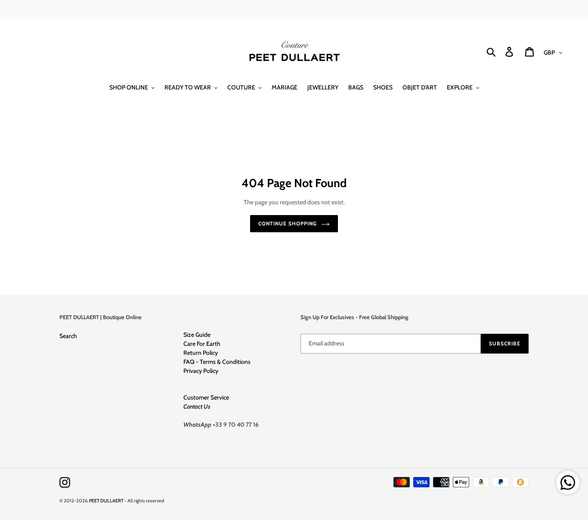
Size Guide (196, 334)
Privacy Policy (200, 371)
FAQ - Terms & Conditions (217, 362)
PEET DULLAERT (106, 501)
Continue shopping (287, 223)
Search (68, 336)
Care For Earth (201, 344)
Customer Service (206, 397)
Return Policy (200, 353)
